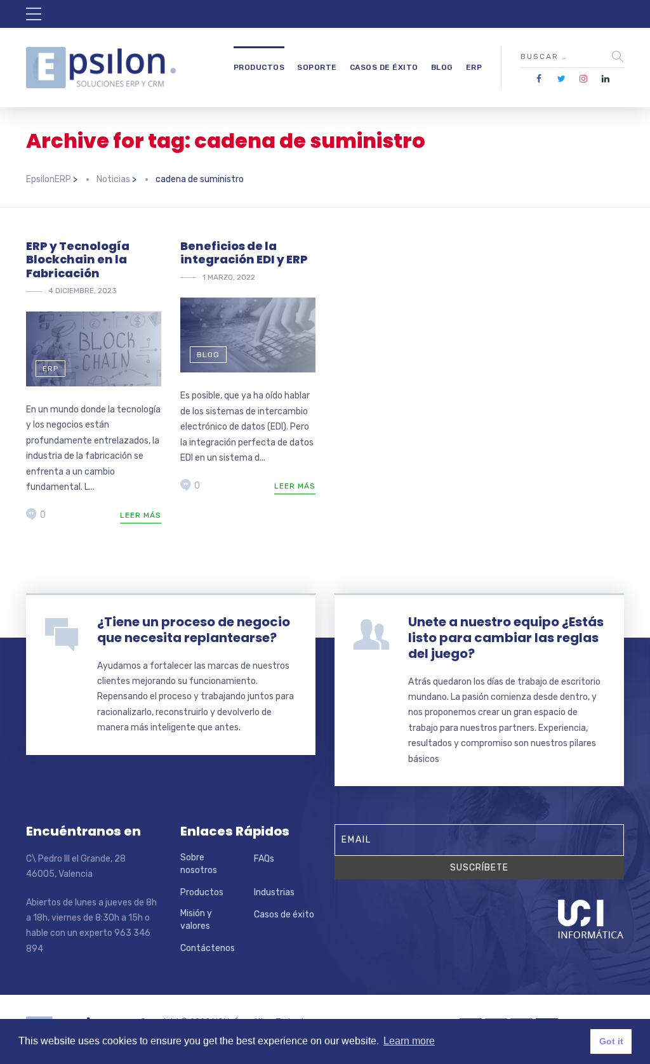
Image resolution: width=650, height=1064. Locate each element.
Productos (259, 67)
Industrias (274, 892)
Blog (442, 67)
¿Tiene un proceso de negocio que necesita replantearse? (193, 630)
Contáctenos (207, 948)
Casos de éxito (384, 67)
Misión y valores (196, 919)
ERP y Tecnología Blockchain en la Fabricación (77, 259)
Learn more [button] (409, 1040)
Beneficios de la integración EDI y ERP (244, 253)
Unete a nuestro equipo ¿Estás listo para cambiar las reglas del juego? (506, 637)
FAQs (264, 858)
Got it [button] (611, 1041)
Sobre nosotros (198, 864)
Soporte (317, 67)
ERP (474, 67)
